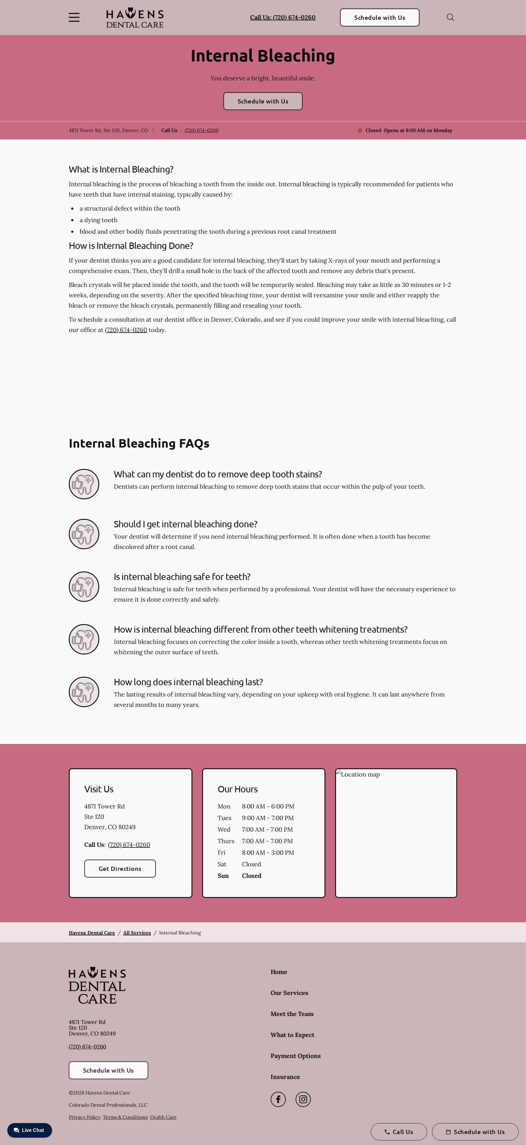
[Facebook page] (278, 1099)
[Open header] (75, 17)
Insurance (285, 1076)
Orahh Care (163, 1117)
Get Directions (120, 868)
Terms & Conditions (125, 1117)
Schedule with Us (379, 17)
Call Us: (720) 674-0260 (283, 17)
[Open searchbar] (450, 17)
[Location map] (396, 833)
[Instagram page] (303, 1099)
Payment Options (296, 1055)
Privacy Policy (84, 1117)
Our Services (289, 993)
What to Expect (292, 1035)
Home (279, 972)
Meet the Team (292, 1014)
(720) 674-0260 (202, 130)
